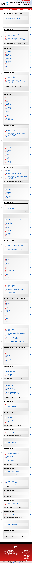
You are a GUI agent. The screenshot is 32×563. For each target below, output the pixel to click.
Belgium (7, 260)
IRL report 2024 (8, 104)
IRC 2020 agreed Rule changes (11, 286)
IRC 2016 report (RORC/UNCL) (11, 386)
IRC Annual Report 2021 (10, 208)
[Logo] (4, 3)
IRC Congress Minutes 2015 (10, 404)
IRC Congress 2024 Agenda (10, 77)
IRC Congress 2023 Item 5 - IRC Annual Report (13, 131)
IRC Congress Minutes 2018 (10, 329)
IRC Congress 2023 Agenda (10, 130)
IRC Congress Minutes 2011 (10, 452)
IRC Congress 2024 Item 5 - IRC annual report (13, 80)
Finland (7, 264)
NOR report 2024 (8, 111)
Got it (19, 562)
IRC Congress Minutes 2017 (10, 370)
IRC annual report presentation (11, 292)
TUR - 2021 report (9, 235)
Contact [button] (27, 4)
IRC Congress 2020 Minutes (10, 244)
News (20, 4)
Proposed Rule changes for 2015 (11, 420)
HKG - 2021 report (9, 227)
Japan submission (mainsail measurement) (13, 317)
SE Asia (7, 277)
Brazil (7, 262)
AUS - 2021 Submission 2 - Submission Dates (13, 220)
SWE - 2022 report (9, 197)
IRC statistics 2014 (9, 422)
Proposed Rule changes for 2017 (11, 388)
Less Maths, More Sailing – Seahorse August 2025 (10, 551)
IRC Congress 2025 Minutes (10, 32)
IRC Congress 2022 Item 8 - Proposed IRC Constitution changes (16, 174)
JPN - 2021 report (9, 230)
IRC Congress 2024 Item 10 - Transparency (13, 84)
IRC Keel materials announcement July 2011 (13, 453)
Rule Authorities (7, 22)
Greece (7, 311)
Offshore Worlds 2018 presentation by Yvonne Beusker (14, 332)
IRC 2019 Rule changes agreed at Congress (13, 330)
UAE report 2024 (8, 118)
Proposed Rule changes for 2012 (11, 456)
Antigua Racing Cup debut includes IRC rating (11, 554)
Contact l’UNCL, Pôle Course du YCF (26, 553)
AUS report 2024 (8, 97)
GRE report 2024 (8, 103)
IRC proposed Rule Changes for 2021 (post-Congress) (14, 245)
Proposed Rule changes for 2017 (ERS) (12, 389)
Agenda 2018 (8, 335)
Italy (6, 314)
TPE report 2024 (8, 116)
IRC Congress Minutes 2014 (10, 415)
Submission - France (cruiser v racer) (12, 375)
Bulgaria (7, 263)
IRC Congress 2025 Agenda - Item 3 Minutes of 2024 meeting (15, 36)
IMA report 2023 (8, 161)
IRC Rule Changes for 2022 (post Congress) (13, 207)
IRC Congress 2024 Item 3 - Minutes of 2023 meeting (14, 78)
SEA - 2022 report (9, 196)
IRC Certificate (12, 2)
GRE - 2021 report (9, 226)
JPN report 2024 (8, 107)
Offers (23, 4)
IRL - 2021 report (8, 229)
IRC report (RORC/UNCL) (10, 460)
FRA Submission (8, 162)
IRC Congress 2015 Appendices (11, 406)
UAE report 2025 (8, 68)
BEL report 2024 (8, 98)
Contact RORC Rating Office (26, 551)
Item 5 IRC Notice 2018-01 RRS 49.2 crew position (14, 338)
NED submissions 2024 (9, 121)
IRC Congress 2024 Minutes (10, 76)
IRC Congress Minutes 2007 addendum (12, 504)
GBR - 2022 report (9, 192)
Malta (7, 274)
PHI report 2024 (8, 112)
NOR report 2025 (8, 62)
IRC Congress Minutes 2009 (10, 481)
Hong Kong (8, 268)
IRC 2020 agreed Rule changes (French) (12, 288)
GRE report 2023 (8, 152)
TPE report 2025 (8, 65)
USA (7, 362)
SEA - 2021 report (9, 233)
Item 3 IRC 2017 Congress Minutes (11, 337)
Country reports (8, 459)
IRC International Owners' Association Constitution (14, 18)
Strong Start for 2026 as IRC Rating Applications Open (11, 553)
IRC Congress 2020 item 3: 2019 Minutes (12, 246)
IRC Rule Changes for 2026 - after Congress (13, 34)
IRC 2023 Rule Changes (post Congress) (12, 170)
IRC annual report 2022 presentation (11, 178)
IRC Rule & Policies (19, 2)
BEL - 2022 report (9, 190)
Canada (7, 352)
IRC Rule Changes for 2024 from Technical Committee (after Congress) (15, 136)
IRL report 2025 (8, 58)
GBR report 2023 (8, 151)
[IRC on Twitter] (30, 0)
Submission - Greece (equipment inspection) (13, 392)
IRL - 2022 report (8, 193)
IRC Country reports (9, 374)
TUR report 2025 (8, 66)
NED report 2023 (8, 157)
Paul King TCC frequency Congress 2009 (12, 484)
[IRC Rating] (16, 547)
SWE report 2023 (8, 158)
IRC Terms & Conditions (27, 556)
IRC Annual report (9, 290)
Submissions (8, 421)
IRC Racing (24, 2)
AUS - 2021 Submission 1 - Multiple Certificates (13, 219)
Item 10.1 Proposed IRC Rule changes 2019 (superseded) (15, 341)
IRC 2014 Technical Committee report (12, 418)
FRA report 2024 (8, 100)
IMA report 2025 (8, 57)
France (7, 266)
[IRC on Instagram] (29, 0)
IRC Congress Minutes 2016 (10, 385)
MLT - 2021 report (9, 231)
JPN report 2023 (8, 155)
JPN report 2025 (8, 59)
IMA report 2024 (8, 105)
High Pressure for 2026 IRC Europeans (11, 552)
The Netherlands (8, 359)
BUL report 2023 (8, 150)
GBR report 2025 (8, 55)
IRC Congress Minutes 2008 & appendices (12, 493)
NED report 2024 (8, 109)
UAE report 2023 (8, 159)
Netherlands (8, 275)
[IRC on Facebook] (27, 0)
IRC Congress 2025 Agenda (10, 35)
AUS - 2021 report (9, 222)
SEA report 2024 (8, 114)
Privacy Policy (26, 557)
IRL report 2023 (8, 154)
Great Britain (8, 267)
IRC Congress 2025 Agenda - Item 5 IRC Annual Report (15, 38)
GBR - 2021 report (9, 224)
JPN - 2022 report (9, 194)
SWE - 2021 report (9, 234)
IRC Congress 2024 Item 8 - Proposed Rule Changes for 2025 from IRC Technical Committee (15, 82)
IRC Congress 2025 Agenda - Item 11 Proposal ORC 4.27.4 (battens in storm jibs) (15, 40)
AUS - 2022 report (9, 189)
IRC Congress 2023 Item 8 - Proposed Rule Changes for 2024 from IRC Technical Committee (15, 134)
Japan (7, 273)
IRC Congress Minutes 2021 (10, 205)
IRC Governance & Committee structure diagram (13, 17)
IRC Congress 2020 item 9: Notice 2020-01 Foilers (14, 249)
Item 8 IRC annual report (10, 339)
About (29, 2)
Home (11, 7)
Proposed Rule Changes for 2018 (11, 371)
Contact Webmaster (26, 554)
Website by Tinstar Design (26, 560)
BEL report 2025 (8, 52)
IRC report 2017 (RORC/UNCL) (11, 372)
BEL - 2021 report (9, 223)
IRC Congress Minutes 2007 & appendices (12, 503)
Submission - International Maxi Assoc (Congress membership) (16, 393)
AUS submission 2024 (9, 119)
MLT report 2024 (8, 108)
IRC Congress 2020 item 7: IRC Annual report (13, 248)
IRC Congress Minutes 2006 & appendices (12, 514)
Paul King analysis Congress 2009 (11, 482)
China (7, 307)
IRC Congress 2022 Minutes (10, 172)
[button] (30, 4)
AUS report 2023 (8, 147)
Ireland (7, 271)
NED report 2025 (8, 61)
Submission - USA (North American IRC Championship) (15, 395)
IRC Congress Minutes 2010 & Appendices (12, 471)
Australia (7, 259)
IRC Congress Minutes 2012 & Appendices (12, 442)
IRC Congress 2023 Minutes (10, 129)
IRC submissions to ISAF (10, 461)
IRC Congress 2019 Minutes (10, 285)
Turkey (7, 321)
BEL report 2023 (8, 148)
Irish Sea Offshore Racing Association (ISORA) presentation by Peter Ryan (16, 334)
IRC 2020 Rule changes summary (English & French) (14, 289)
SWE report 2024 (8, 115)
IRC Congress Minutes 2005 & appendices (12, 524)
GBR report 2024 (8, 101)
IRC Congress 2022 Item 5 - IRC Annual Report (13, 173)
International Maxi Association (11, 270)
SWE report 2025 (8, 63)
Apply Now (24, 0)
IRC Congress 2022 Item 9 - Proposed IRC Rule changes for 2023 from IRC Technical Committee (16, 177)
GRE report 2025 (8, 54)
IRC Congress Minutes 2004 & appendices (12, 534)
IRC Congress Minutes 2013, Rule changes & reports (14, 432)
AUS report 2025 (8, 51)
